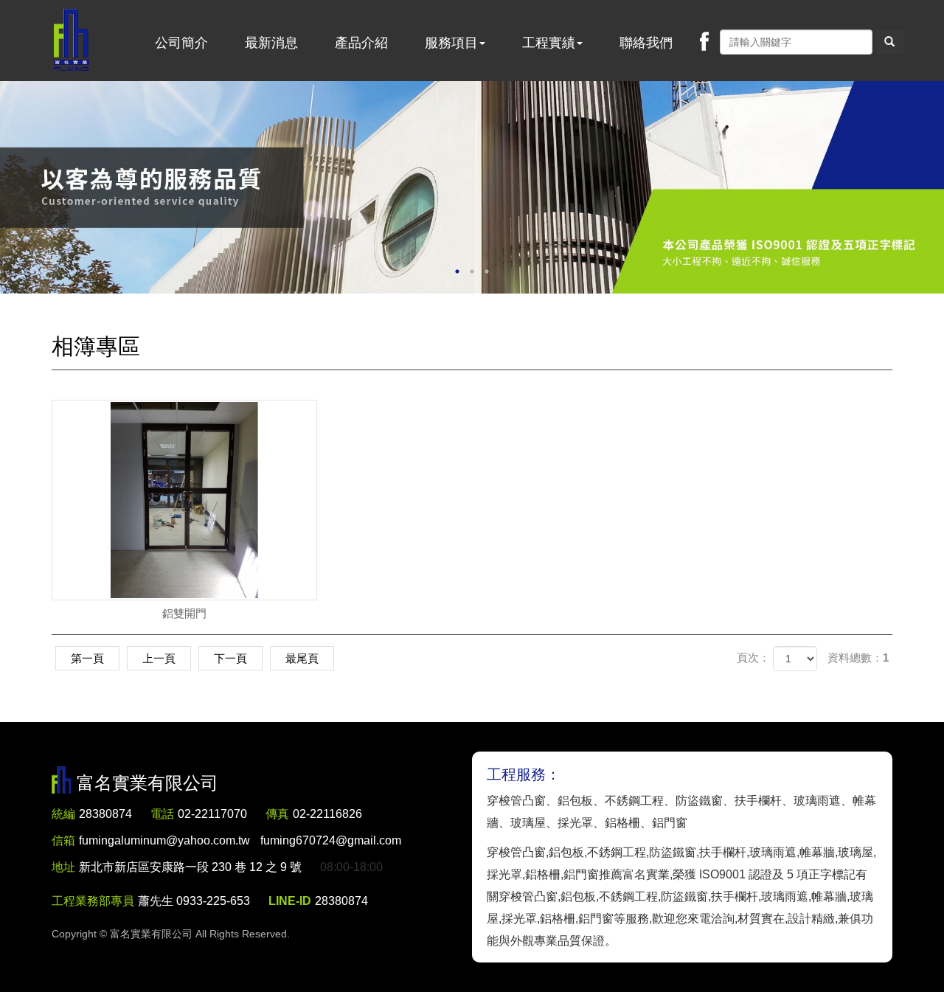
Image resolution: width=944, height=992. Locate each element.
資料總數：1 (858, 657)
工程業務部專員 (93, 901)
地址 (63, 867)
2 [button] (472, 271)
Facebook (704, 41)
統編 (63, 814)
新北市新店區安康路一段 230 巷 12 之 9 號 (190, 867)
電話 (162, 814)
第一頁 (87, 658)
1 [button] (457, 271)
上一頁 (159, 658)
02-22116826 (327, 814)
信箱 (63, 840)
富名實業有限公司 (71, 40)
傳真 (277, 814)
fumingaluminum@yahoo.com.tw (240, 840)
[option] (472, 187)
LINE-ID (289, 901)
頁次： (753, 657)
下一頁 (230, 658)
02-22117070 (212, 814)
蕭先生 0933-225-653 (194, 901)
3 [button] (486, 271)
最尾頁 (302, 658)
